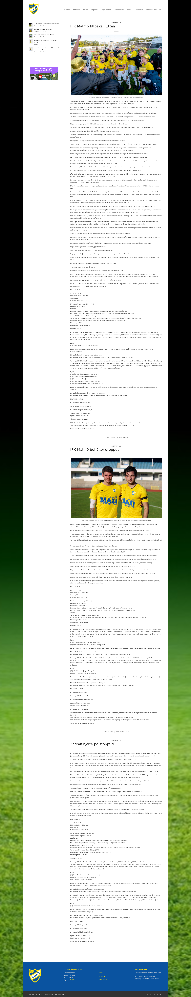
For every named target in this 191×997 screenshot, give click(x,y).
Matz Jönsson (123, 437)
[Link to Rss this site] (157, 994)
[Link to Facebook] (147, 994)
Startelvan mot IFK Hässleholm (43, 29)
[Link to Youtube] (160, 994)
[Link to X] (154, 994)
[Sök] (160, 9)
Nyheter (102, 976)
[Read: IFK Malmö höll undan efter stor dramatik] (31, 25)
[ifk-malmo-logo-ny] (36, 9)
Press (101, 973)
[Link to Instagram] (150, 994)
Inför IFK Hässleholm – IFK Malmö (44, 35)
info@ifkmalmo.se (75, 980)
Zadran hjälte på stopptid (92, 744)
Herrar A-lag (116, 23)
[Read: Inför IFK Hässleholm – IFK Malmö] (31, 36)
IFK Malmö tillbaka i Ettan (92, 26)
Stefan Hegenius (123, 731)
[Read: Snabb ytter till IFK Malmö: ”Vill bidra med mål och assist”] (31, 49)
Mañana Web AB (60, 994)
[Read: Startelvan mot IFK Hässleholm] (31, 30)
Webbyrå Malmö (49, 994)
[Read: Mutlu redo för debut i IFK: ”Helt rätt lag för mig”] (31, 41)
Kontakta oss (103, 979)
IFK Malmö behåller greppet (94, 449)
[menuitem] (67, 9)
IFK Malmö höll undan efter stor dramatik (46, 23)
